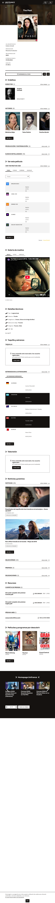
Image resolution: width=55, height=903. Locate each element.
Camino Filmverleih (30, 386)
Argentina (14, 394)
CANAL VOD (14, 194)
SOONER (13, 214)
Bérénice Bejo (10, 132)
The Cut (25, 653)
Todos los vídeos (24, 707)
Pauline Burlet (44, 132)
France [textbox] (8, 176)
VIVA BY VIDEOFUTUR (16, 224)
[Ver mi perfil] (50, 2)
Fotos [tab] (14, 254)
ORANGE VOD (14, 204)
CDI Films (27, 397)
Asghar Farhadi (10, 46)
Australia (14, 406)
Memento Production (11, 50)
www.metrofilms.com (12, 618)
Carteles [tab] (21, 254)
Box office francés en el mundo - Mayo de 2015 (21, 541)
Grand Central (44, 652)
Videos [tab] (8, 254)
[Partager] (44, 74)
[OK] (27, 900)
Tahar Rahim (26, 132)
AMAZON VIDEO (15, 183)
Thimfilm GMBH (29, 420)
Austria (13, 418)
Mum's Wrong (10, 653)
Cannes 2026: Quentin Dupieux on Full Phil (27, 693)
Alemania (14, 383)
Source (40, 240)
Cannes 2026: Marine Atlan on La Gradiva (42, 693)
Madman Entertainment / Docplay (33, 409)
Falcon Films (28, 432)
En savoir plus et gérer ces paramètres (14, 897)
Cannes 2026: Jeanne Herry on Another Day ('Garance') (10, 694)
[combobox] (17, 176)
